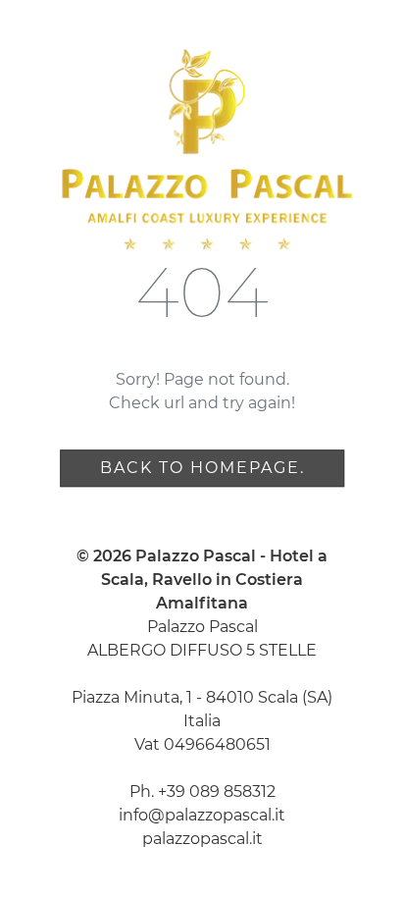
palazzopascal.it (202, 838)
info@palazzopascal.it (202, 815)
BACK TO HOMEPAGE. (202, 467)
